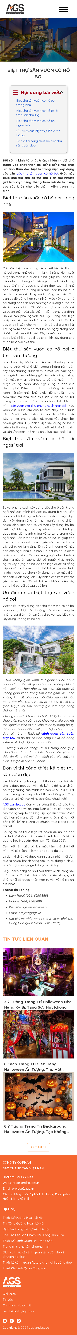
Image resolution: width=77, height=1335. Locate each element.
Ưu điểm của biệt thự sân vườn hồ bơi (38, 133)
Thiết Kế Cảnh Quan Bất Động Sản (27, 1241)
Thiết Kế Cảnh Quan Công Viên (25, 1268)
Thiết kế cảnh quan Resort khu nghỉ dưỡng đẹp (37, 1262)
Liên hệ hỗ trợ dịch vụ (18, 1311)
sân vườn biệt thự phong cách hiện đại (38, 405)
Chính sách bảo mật (17, 1305)
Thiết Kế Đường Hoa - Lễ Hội (23, 1217)
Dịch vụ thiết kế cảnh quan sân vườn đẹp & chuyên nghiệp (33, 1255)
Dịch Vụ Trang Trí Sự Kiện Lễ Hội (26, 1229)
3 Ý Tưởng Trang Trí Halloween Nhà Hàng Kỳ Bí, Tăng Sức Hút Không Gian (38, 1005)
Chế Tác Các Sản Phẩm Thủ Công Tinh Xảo (33, 1235)
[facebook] (12, 1321)
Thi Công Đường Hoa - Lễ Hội (23, 1223)
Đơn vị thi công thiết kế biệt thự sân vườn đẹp (39, 143)
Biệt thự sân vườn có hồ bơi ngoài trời (35, 123)
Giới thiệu (9, 1294)
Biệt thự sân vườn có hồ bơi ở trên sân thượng (37, 113)
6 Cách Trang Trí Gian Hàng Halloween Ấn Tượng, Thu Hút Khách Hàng (33, 1067)
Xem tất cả (38, 1147)
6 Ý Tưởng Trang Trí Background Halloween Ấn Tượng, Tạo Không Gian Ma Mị (35, 1129)
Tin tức (8, 1299)
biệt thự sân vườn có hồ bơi (37, 173)
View (39, 972)
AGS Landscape (14, 804)
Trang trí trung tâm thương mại (26, 1246)
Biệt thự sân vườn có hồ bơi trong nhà (35, 103)
